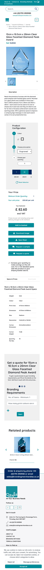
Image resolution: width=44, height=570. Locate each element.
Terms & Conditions (13, 541)
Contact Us (15, 2)
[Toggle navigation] (36, 20)
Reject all (11, 562)
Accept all (23, 566)
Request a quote (22, 254)
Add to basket (21, 225)
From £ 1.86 (13, 460)
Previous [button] (6, 450)
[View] (12, 82)
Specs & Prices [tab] (12, 279)
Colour (19, 133)
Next (20, 414)
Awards (28, 24)
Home (8, 24)
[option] (22, 450)
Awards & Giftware (17, 24)
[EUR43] (22, 139)
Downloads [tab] (32, 279)
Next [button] (38, 450)
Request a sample (22, 247)
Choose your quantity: (21, 158)
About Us (7, 2)
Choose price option (23, 147)
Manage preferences (31, 562)
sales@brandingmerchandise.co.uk (22, 15)
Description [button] (13, 92)
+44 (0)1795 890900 (22, 13)
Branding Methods (26, 2)
